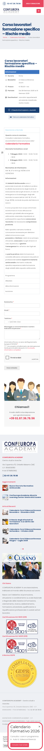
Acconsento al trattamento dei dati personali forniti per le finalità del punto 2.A (22, 348)
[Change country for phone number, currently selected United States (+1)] (7, 322)
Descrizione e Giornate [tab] (14, 130)
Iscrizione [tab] (9, 291)
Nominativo (9, 302)
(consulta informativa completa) (19, 349)
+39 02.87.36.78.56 (22, 418)
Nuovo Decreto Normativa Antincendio (21, 487)
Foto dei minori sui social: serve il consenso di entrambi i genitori (24, 511)
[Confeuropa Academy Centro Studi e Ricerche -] (11, 11)
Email (6, 310)
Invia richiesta (12, 368)
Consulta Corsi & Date (19, 745)
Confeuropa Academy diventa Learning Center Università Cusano (25, 496)
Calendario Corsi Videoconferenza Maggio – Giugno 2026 (25, 521)
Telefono (8, 318)
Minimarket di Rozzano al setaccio (24, 529)
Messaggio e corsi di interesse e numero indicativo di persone (19, 327)
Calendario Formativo (18, 37)
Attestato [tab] (8, 281)
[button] (21, 568)
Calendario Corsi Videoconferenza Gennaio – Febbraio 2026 (25, 558)
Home (5, 37)
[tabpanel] (22, 203)
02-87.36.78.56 (14, 3)
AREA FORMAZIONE (33, 4)
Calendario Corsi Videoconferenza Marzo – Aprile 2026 (25, 549)
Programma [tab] (10, 275)
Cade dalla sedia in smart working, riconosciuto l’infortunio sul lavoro (25, 540)
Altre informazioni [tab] (12, 286)
